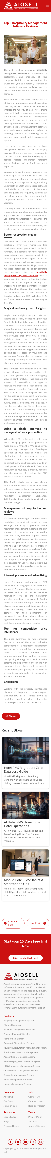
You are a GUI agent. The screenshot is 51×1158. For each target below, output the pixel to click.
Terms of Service (36, 1126)
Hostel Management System (17, 1084)
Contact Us (34, 1097)
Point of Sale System (14, 1039)
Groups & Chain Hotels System (19, 1043)
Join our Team (10, 1106)
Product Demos (11, 1126)
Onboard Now (35, 1101)
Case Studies (10, 1117)
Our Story (8, 1101)
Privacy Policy (35, 1117)
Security (32, 1121)
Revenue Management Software (19, 1030)
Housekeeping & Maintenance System (22, 1061)
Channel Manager (12, 1025)
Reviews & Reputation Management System (25, 1048)
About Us (8, 1097)
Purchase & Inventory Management (21, 1052)
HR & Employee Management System (22, 1066)
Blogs (6, 1121)
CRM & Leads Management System (21, 1070)
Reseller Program (36, 1106)
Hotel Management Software (18, 1080)
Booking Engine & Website (17, 1034)
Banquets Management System (19, 1075)
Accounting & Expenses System (19, 1057)
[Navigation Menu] (47, 6)
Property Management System (19, 1020)
